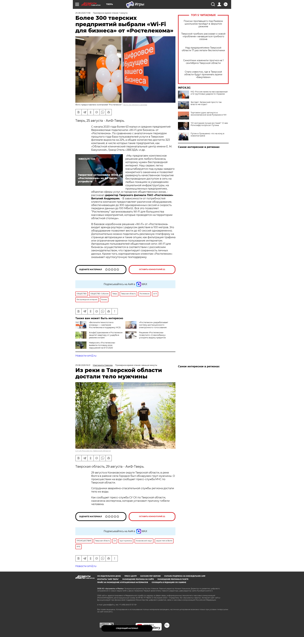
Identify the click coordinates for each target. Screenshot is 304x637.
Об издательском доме (109, 576)
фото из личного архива (135, 104)
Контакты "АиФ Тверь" (108, 579)
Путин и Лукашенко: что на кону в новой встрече (207, 134)
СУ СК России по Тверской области (93, 451)
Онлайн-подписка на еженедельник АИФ (184, 576)
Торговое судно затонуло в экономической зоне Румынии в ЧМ (208, 114)
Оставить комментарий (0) (152, 269)
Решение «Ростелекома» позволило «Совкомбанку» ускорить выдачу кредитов (152, 335)
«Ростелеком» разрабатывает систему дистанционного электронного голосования (153, 325)
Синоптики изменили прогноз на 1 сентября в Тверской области (203, 61)
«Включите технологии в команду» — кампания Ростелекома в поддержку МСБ (105, 325)
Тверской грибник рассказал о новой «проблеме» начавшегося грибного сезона (203, 36)
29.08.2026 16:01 (82, 365)
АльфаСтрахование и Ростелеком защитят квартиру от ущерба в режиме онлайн (105, 335)
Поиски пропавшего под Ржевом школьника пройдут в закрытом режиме (203, 24)
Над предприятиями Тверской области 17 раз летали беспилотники (203, 49)
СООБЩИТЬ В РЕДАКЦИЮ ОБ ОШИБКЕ (169, 582)
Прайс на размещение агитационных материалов (122, 582)
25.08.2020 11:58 (82, 13)
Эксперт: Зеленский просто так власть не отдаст (206, 103)
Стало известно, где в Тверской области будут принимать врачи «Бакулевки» (203, 75)
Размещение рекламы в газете (173, 579)
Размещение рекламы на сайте (138, 579)
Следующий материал (127, 628)
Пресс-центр (130, 576)
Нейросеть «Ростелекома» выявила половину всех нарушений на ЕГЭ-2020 (102, 345)
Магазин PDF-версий (150, 576)
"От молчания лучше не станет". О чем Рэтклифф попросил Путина (209, 124)
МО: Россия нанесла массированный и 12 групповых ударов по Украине (209, 93)
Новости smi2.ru (85, 355)
